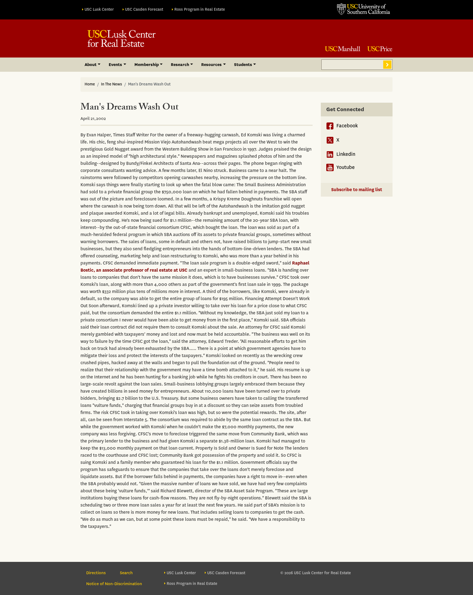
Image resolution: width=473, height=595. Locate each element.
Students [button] (243, 64)
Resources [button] (211, 64)
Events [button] (115, 64)
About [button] (91, 64)
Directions (96, 573)
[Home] (121, 38)
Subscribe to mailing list (356, 189)
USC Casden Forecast (144, 9)
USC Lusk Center (99, 9)
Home (90, 84)
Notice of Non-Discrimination (114, 584)
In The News (111, 84)
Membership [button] (146, 64)
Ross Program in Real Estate (199, 9)
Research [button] (180, 64)
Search (387, 65)
